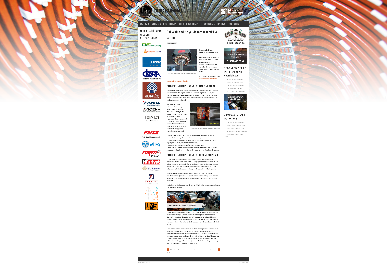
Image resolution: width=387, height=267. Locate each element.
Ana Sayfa (144, 24)
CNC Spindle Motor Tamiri (235, 88)
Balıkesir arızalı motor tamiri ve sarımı (207, 250)
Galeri (181, 24)
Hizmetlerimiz (169, 24)
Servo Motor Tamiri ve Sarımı (235, 128)
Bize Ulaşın (222, 24)
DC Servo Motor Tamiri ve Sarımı (237, 131)
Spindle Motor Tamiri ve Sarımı (236, 125)
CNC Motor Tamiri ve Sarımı (235, 122)
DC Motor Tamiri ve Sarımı (235, 79)
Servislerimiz (192, 24)
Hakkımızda (156, 24)
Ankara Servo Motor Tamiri (235, 82)
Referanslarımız (207, 24)
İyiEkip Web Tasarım (243, 262)
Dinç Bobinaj (168, 10)
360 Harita (234, 24)
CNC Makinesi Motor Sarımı (235, 85)
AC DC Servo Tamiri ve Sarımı (236, 91)
